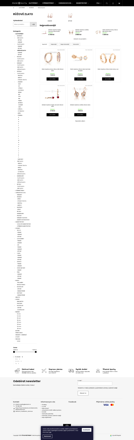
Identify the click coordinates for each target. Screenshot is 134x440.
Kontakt (44, 412)
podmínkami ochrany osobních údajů (106, 388)
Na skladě (19, 357)
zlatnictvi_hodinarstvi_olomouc (24, 411)
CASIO (18, 253)
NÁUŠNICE (19, 36)
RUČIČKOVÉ (20, 287)
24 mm (19, 326)
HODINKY (17, 228)
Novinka (18, 361)
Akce (17, 359)
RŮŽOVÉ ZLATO (21, 50)
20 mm (19, 322)
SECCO (19, 230)
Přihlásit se (83, 393)
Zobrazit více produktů (80, 39)
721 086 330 (18, 406)
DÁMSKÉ (20, 42)
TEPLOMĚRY (20, 282)
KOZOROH (21, 90)
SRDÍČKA (20, 75)
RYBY (19, 84)
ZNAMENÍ (20, 82)
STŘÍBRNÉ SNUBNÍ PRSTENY (24, 226)
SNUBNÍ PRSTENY (19, 222)
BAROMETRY (20, 301)
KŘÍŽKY (19, 167)
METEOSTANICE (21, 284)
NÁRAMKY (19, 63)
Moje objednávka (46, 417)
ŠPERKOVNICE (19, 332)
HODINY (17, 299)
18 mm (19, 320)
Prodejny (44, 404)
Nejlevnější (54, 44)
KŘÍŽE (19, 113)
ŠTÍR (19, 96)
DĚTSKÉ (20, 40)
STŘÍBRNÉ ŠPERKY (19, 190)
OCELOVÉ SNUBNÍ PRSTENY (24, 224)
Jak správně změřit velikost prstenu (51, 410)
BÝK (19, 94)
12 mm (19, 314)
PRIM (18, 272)
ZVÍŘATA (20, 109)
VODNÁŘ (20, 105)
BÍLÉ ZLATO (20, 38)
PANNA (20, 100)
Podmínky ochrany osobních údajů (51, 415)
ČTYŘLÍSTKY (21, 111)
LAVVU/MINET (20, 238)
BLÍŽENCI (20, 103)
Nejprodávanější (65, 44)
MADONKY (20, 159)
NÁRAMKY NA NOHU (22, 218)
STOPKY (17, 337)
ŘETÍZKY (19, 184)
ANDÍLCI (20, 77)
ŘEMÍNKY (17, 312)
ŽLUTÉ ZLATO (20, 44)
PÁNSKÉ (19, 232)
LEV (19, 86)
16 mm (19, 318)
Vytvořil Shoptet (116, 435)
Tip (17, 363)
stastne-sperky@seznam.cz (23, 404)
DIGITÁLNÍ (19, 293)
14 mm (19, 316)
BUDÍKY (17, 280)
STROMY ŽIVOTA (22, 80)
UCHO (18, 341)
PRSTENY (19, 57)
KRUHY (19, 209)
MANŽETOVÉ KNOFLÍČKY (23, 220)
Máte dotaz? (45, 408)
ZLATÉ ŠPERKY (19, 34)
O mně (44, 406)
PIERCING (17, 339)
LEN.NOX (19, 261)
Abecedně (76, 44)
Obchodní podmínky (47, 414)
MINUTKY (17, 297)
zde (50, 432)
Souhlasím (86, 430)
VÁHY (19, 107)
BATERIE (17, 330)
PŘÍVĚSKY (19, 71)
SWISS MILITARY (21, 268)
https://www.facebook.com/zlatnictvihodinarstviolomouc (26, 408)
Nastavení (47, 436)
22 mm (19, 324)
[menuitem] (34, 3)
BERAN (19, 92)
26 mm (19, 328)
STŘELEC (20, 88)
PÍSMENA (20, 115)
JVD (18, 245)
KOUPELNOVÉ (20, 310)
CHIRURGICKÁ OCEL (20, 192)
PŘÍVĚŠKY (19, 197)
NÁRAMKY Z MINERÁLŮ (21, 335)
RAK (19, 98)
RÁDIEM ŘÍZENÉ (21, 291)
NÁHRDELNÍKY (20, 176)
